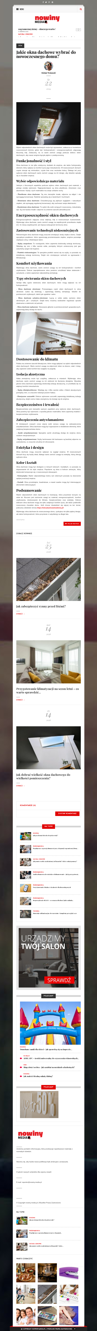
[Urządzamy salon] (48, 958)
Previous (77, 30)
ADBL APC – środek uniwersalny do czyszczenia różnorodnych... (51, 1058)
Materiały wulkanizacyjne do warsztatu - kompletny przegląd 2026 (55, 913)
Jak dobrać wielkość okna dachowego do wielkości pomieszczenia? (43, 776)
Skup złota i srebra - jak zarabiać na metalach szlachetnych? (49, 1067)
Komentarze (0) (28, 805)
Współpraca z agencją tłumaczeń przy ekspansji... (45, 1233)
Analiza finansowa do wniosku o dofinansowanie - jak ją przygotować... (56, 874)
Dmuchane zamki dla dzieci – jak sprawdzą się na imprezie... (46, 1049)
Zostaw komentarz (67, 814)
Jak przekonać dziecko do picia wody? (45, 835)
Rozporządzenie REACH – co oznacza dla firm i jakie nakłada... (53, 900)
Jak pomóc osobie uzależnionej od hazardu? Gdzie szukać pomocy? (55, 861)
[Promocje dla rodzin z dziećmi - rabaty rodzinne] (39, 1104)
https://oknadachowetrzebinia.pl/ (50, 508)
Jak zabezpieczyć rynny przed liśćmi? (41, 606)
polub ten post (73, 523)
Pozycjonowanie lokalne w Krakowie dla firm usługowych (52, 887)
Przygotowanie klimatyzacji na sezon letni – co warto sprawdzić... (47, 690)
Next (79, 30)
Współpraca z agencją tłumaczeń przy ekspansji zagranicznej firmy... (55, 848)
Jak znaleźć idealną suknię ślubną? (38, 1076)
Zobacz (20, 614)
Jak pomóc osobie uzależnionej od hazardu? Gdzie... (46, 1246)
